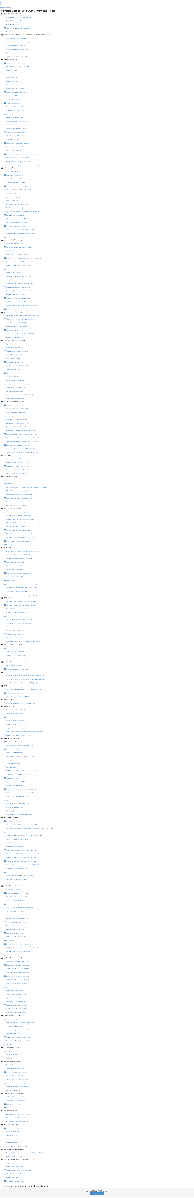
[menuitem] (1, 5)
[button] (1, 3)
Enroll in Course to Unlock (97, 1193)
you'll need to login (103, 1191)
